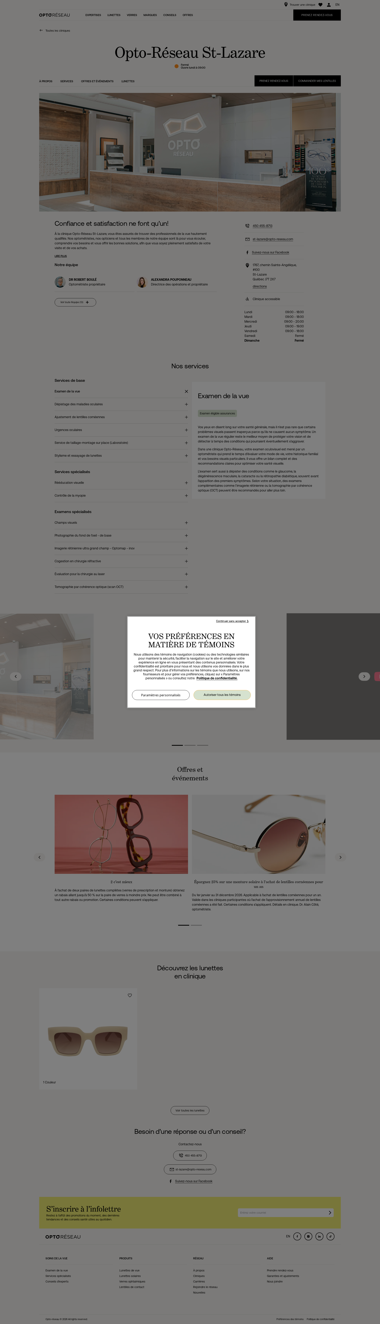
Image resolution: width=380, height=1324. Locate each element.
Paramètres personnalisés (160, 695)
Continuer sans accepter (231, 620)
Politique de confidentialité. (217, 678)
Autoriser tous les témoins (222, 695)
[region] (191, 662)
